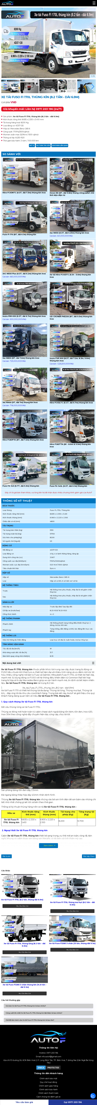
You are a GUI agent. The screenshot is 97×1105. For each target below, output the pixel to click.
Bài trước (6, 856)
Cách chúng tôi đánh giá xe (48, 1097)
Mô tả (32, 145)
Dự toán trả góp (43, 145)
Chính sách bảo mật (48, 1078)
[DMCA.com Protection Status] (48, 1069)
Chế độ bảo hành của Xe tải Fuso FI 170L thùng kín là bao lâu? (30, 1020)
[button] (92, 86)
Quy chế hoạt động (48, 1082)
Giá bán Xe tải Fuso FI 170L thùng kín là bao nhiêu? (26, 1006)
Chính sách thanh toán (48, 1093)
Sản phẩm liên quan (60, 145)
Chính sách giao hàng (48, 1086)
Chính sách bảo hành (48, 1089)
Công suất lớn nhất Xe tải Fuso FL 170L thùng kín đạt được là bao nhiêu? (34, 1013)
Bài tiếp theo (88, 856)
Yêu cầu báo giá (22, 906)
